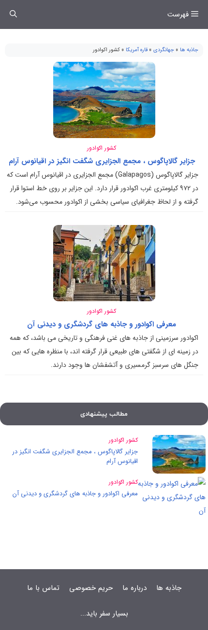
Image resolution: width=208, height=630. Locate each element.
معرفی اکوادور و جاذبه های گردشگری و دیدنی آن (101, 324)
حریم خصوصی (91, 588)
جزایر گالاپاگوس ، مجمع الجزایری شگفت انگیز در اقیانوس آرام (102, 161)
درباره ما (134, 588)
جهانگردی (163, 50)
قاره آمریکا (137, 50)
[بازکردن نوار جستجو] (13, 14)
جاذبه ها (189, 50)
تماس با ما (43, 588)
